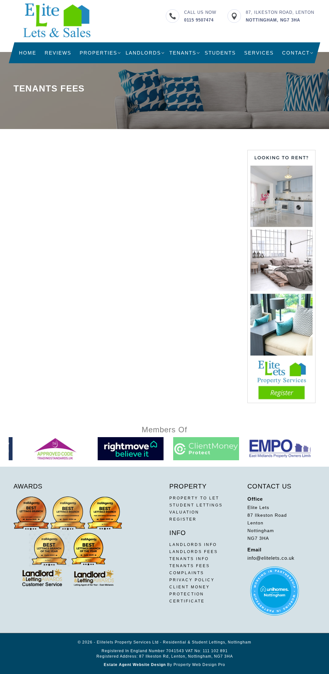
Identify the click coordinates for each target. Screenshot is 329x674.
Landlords (143, 53)
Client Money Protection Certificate (189, 594)
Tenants (182, 53)
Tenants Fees (189, 566)
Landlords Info (193, 544)
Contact (296, 53)
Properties (98, 53)
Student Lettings (196, 505)
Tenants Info (189, 559)
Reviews (58, 53)
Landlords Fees (193, 551)
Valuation (184, 512)
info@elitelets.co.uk (271, 558)
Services (259, 53)
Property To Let (194, 498)
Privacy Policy (192, 580)
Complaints (186, 573)
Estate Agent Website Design (135, 664)
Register (183, 519)
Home (27, 53)
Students (220, 53)
